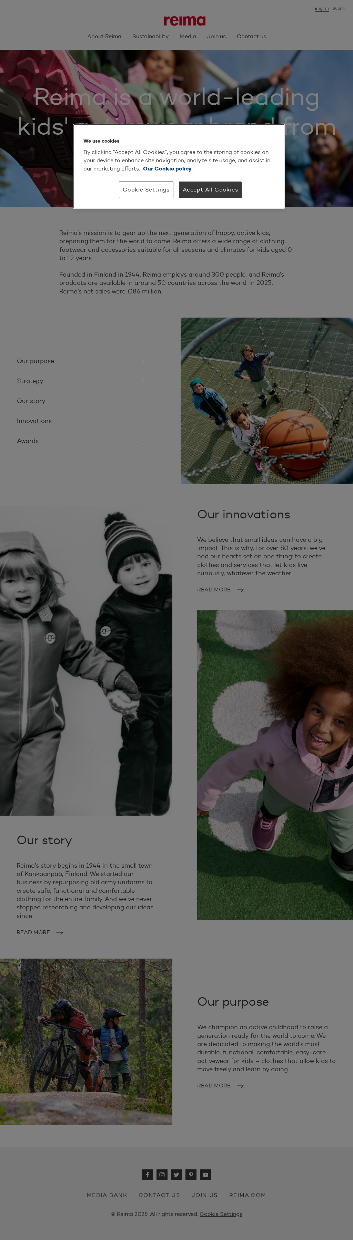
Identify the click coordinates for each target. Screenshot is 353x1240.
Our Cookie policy (167, 168)
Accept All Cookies (210, 189)
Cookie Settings (146, 189)
